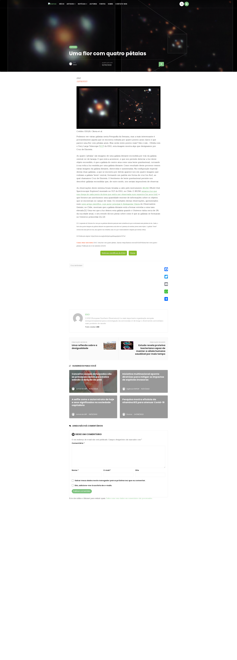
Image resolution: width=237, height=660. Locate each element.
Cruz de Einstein (76, 265)
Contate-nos (121, 4)
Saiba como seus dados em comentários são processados (129, 498)
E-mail (107, 470)
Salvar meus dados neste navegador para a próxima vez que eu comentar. (110, 480)
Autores (93, 4)
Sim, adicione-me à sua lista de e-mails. (93, 485)
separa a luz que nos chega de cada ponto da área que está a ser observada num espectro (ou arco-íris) (117, 193)
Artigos (70, 4)
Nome (75, 470)
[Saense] (52, 4)
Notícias (82, 4)
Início (61, 4)
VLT (101, 146)
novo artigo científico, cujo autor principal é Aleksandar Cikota (110, 204)
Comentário (78, 443)
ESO (75, 64)
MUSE (146, 188)
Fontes (102, 4)
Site (137, 470)
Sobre (110, 4)
